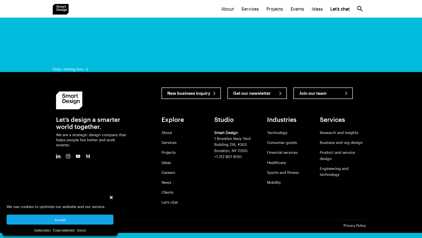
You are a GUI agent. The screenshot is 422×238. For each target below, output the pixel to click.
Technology (277, 132)
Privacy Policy (355, 225)
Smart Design (61, 9)
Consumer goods (282, 142)
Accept (60, 220)
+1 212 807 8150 (228, 156)
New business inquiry (188, 93)
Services (250, 8)
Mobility (274, 182)
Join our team (313, 93)
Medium (88, 156)
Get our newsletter (252, 93)
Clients (167, 192)
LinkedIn (58, 156)
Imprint (81, 229)
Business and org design (341, 142)
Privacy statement (64, 229)
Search (360, 8)
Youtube (78, 156)
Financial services (282, 152)
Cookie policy (42, 229)
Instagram (68, 156)
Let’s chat (170, 202)
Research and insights (339, 132)
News (166, 182)
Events (297, 8)
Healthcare (276, 162)
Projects (274, 8)
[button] (111, 197)
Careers (168, 172)
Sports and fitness (283, 172)
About (227, 8)
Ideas (317, 8)
